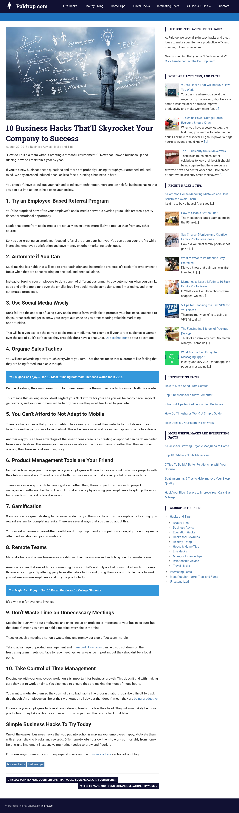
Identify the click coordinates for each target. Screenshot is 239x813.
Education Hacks (184, 532)
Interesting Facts (168, 6)
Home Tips (118, 6)
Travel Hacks (141, 6)
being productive (146, 698)
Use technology (117, 338)
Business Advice (41, 147)
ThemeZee (46, 805)
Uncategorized (179, 581)
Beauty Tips (181, 523)
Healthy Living (94, 6)
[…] (217, 109)
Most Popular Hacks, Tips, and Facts (194, 577)
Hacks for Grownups (186, 537)
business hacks (16, 764)
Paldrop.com (32, 6)
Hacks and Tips (63, 147)
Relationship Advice (186, 561)
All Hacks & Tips (197, 6)
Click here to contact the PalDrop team (190, 61)
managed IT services (87, 647)
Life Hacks (70, 6)
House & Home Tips (186, 546)
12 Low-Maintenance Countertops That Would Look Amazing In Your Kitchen (63, 780)
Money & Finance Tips (187, 556)
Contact (224, 6)
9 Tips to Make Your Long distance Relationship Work (117, 786)
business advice (100, 754)
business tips (35, 764)
